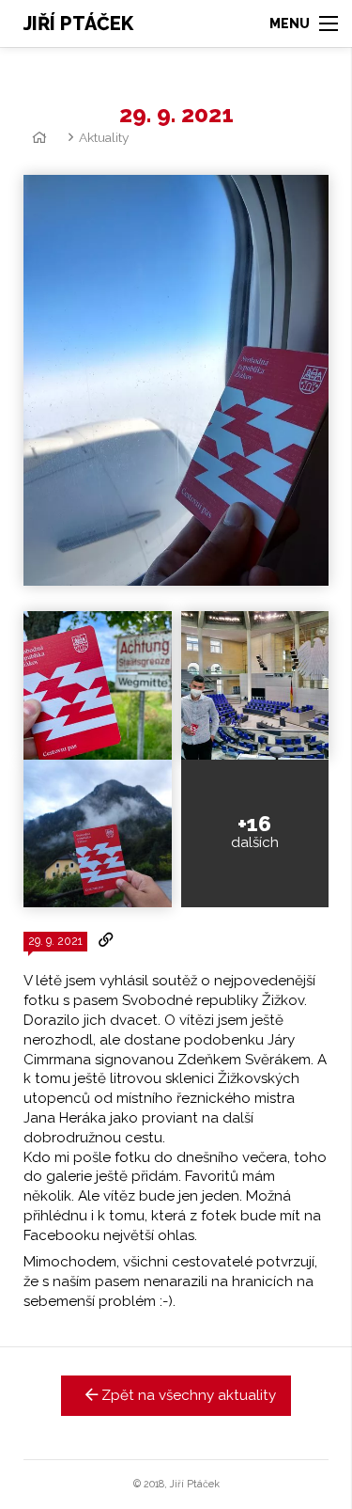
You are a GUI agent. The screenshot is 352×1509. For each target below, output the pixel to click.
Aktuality (104, 137)
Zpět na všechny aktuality (187, 1395)
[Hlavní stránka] (36, 137)
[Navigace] (303, 23)
